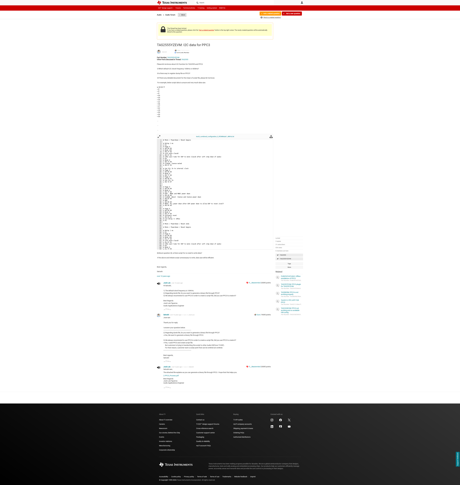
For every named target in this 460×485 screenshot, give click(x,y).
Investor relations (165, 441)
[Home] (173, 3)
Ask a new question (293, 13)
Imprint (253, 477)
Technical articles (189, 8)
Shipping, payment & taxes (243, 428)
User (302, 2)
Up (164, 310)
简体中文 (222, 8)
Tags (289, 264)
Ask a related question (271, 13)
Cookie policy (176, 477)
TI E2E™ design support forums (207, 424)
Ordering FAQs (238, 433)
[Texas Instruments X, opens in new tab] (289, 421)
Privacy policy (189, 477)
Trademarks (226, 477)
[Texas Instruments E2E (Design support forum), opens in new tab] (280, 427)
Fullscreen (159, 136)
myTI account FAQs (203, 446)
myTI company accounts (242, 424)
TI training (201, 8)
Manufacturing (164, 446)
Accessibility (163, 477)
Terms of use (214, 477)
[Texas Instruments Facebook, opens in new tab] (280, 421)
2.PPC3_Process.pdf (171, 376)
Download (271, 136)
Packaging (200, 437)
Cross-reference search (204, 428)
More (183, 15)
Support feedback (458, 459)
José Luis (167, 283)
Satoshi (164, 52)
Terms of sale (202, 477)
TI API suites (238, 420)
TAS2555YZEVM (285, 259)
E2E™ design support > (165, 8)
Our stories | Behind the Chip (169, 433)
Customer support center (205, 433)
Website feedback (240, 477)
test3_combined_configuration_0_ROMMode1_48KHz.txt (215, 136)
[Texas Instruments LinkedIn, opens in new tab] (271, 427)
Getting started (212, 8)
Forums (178, 8)
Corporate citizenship (167, 450)
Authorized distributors (241, 437)
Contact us (200, 420)
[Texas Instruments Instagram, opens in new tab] (271, 421)
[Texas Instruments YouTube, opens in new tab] (289, 427)
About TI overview (165, 420)
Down (170, 310)
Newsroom (163, 428)
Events (161, 437)
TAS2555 (283, 255)
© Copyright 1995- (168, 480)
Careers (162, 424)
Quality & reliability (203, 441)
